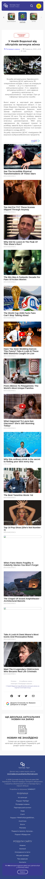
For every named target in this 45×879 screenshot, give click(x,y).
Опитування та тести (22, 852)
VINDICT (31, 789)
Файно (22, 872)
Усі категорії (22, 797)
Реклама (22, 828)
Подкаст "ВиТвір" (22, 801)
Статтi (22, 814)
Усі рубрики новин (25, 681)
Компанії (22, 849)
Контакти (22, 862)
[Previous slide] (4, 17)
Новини (22, 845)
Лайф (22, 811)
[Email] (33, 696)
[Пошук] (31, 6)
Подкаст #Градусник (22, 834)
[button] (11, 696)
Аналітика (22, 821)
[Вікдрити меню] (38, 6)
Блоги (22, 824)
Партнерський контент (22, 807)
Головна (13, 681)
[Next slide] (41, 17)
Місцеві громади (22, 855)
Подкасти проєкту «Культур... (22, 831)
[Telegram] (18, 696)
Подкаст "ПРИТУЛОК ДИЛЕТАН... (22, 818)
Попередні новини (21, 35)
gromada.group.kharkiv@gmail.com (22, 774)
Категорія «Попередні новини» (21, 683)
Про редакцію (22, 859)
